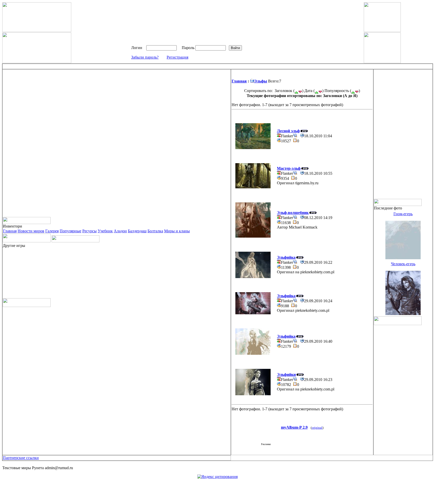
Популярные (70, 231)
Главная (10, 231)
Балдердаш (137, 231)
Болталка (155, 231)
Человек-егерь (403, 264)
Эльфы (260, 81)
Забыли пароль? (145, 57)
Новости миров (31, 231)
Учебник (105, 231)
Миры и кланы (177, 231)
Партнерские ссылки (21, 458)
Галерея (52, 231)
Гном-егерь (403, 214)
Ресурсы (89, 231)
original (317, 427)
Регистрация (177, 57)
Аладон (120, 231)
